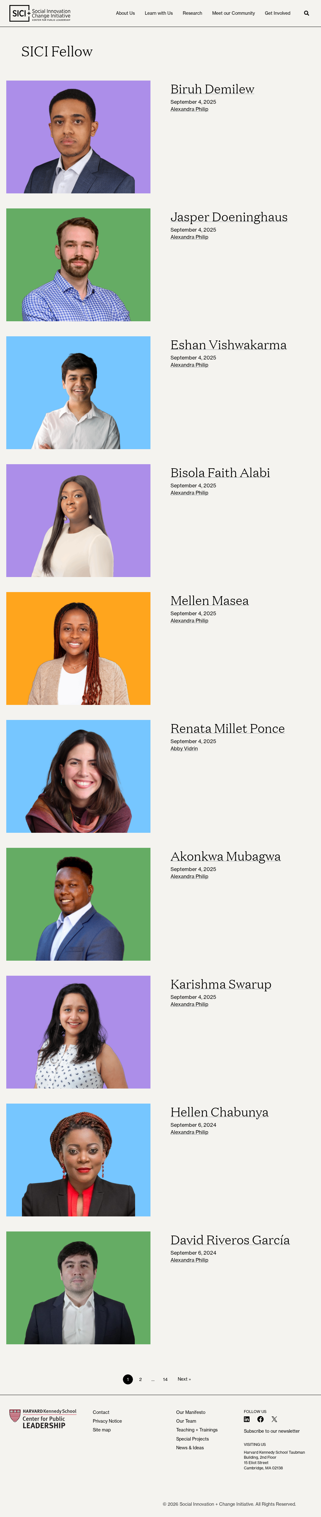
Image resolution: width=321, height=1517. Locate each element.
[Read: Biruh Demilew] (78, 137)
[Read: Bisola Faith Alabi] (78, 520)
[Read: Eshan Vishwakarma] (78, 392)
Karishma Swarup (221, 983)
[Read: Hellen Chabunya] (78, 1160)
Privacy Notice (107, 1421)
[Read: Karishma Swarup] (78, 1032)
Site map (102, 1430)
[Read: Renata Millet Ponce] (78, 776)
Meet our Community (233, 13)
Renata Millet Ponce (228, 727)
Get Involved (277, 13)
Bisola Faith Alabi (220, 471)
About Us (125, 13)
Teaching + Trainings (197, 1430)
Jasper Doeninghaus (229, 215)
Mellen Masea (210, 599)
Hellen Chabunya (220, 1111)
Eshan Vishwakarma (229, 343)
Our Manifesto (190, 1412)
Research (192, 13)
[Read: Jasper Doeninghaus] (78, 264)
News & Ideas (190, 1448)
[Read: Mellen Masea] (78, 648)
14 (165, 1379)
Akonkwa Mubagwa (226, 855)
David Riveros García (230, 1239)
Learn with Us (159, 13)
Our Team (186, 1421)
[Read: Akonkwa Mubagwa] (78, 904)
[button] (307, 13)
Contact (101, 1412)
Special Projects (192, 1439)
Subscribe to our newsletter (272, 1431)
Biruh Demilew (212, 88)
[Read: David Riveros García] (78, 1287)
